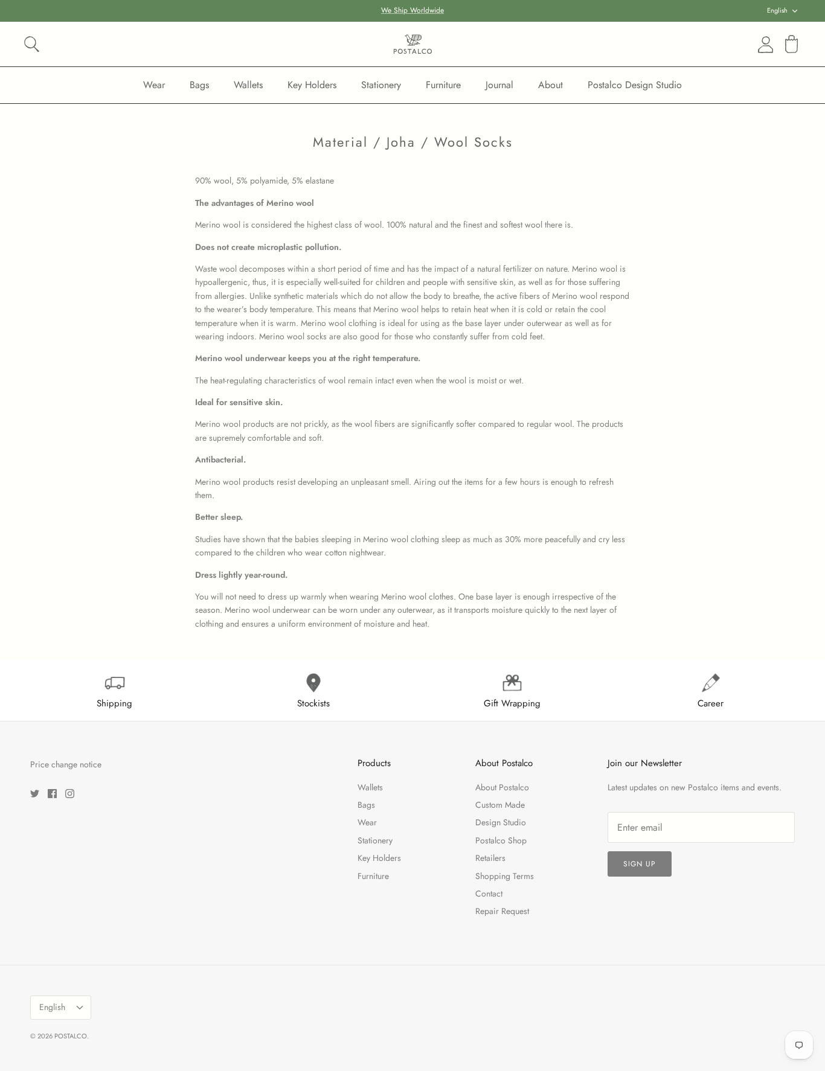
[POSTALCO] (412, 44)
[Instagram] (69, 793)
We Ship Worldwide (412, 10)
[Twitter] (34, 793)
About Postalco (502, 787)
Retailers (490, 858)
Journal (499, 85)
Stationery (381, 85)
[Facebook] (52, 793)
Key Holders (311, 85)
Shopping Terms (504, 876)
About (550, 85)
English (777, 10)
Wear (154, 85)
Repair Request (502, 911)
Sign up (639, 863)
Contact (488, 893)
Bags (199, 85)
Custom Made (500, 805)
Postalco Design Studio (635, 85)
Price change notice (65, 764)
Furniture (443, 85)
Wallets (248, 85)
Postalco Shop (501, 840)
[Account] (763, 44)
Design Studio (500, 822)
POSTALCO (70, 1036)
